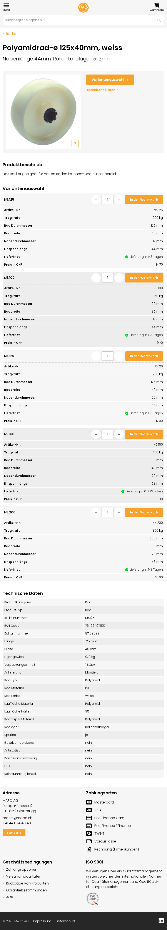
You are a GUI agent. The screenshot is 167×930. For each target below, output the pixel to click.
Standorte (14, 832)
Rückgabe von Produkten (27, 883)
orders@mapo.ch (17, 817)
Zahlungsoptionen (21, 869)
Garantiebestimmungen (26, 890)
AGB (9, 897)
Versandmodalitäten (24, 876)
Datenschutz (65, 921)
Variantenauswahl (108, 79)
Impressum (42, 921)
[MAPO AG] (83, 8)
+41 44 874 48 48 (17, 823)
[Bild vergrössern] (43, 112)
